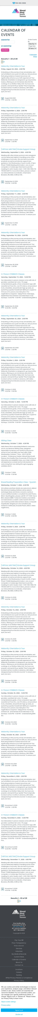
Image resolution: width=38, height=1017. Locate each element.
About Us (19, 962)
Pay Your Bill (19, 940)
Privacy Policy (19, 980)
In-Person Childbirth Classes (12, 274)
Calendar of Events (19, 959)
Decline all (19, 1014)
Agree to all (19, 1010)
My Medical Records (19, 954)
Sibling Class (6, 440)
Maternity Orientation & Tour (13, 66)
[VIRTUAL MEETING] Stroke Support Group (18, 149)
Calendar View (33, 56)
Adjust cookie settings (8, 1002)
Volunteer (19, 951)
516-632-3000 (20, 3)
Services (19, 948)
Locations (18, 969)
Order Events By (32, 41)
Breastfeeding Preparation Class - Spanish (18, 482)
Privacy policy (5, 1005)
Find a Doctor (19, 946)
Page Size (32, 46)
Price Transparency (19, 943)
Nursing (19, 975)
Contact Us (19, 965)
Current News (19, 957)
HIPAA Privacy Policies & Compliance (19, 978)
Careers (19, 972)
